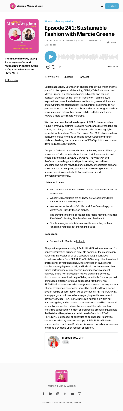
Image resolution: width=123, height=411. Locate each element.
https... (90, 327)
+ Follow (112, 6)
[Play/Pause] (51, 57)
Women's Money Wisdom (30, 6)
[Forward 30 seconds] (53, 67)
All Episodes (11, 80)
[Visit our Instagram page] (57, 393)
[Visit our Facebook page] (43, 393)
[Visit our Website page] (79, 393)
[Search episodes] (102, 6)
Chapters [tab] (68, 76)
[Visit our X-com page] (65, 393)
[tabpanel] (81, 208)
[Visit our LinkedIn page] (50, 393)
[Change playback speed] (60, 67)
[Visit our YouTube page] (72, 393)
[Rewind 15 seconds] (48, 67)
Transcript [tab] (83, 76)
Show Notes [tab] (52, 76)
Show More (11, 72)
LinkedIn (80, 241)
